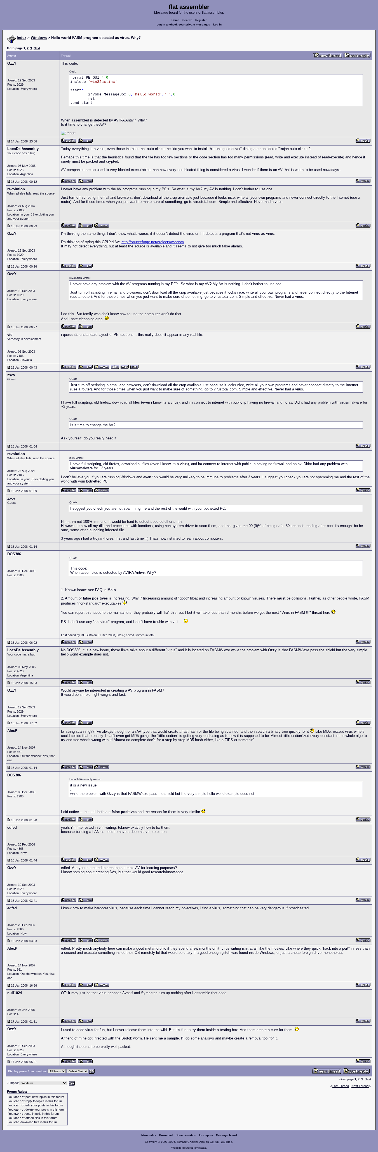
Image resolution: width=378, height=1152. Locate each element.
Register (201, 20)
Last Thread (340, 1086)
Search (187, 20)
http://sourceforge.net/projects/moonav (152, 242)
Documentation (186, 1135)
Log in (217, 24)
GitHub (214, 1141)
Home (175, 20)
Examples (206, 1135)
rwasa (202, 1147)
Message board (226, 1135)
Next (37, 48)
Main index (148, 1135)
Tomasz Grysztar (187, 1141)
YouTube (226, 1141)
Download (166, 1135)
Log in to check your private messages (183, 24)
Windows (39, 38)
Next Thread (360, 1086)
